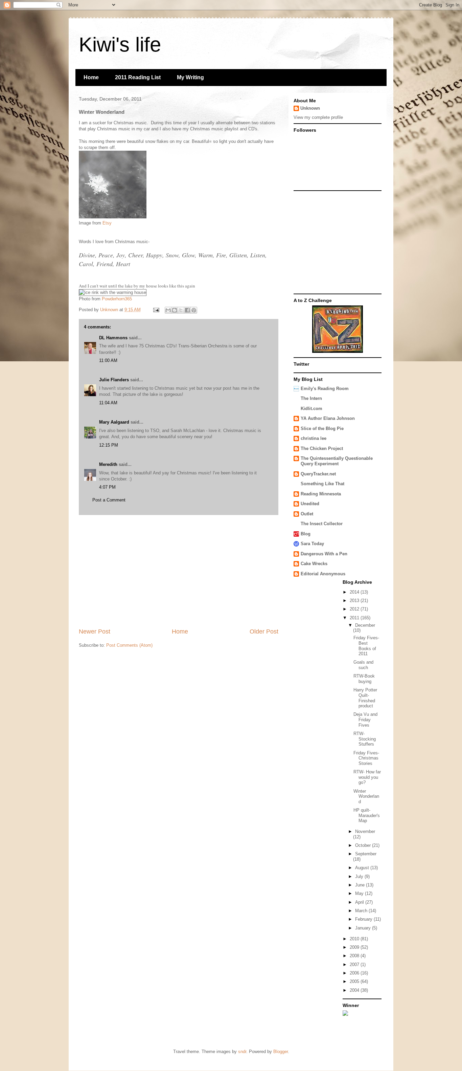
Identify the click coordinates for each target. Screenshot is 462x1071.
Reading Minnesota (321, 493)
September (365, 853)
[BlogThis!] (174, 310)
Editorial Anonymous (323, 573)
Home (91, 77)
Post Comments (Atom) (129, 645)
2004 (355, 990)
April (360, 902)
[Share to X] (181, 310)
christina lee (313, 438)
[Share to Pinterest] (193, 310)
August (362, 867)
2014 (355, 592)
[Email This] (168, 310)
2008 (355, 955)
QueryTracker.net (318, 473)
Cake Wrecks (314, 563)
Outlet (307, 513)
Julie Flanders (114, 379)
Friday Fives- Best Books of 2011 (366, 645)
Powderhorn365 (117, 298)
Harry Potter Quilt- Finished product (365, 697)
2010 (355, 938)
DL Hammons (113, 337)
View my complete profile (318, 117)
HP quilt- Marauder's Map (366, 815)
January (363, 927)
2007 (355, 964)
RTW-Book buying (364, 678)
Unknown (310, 108)
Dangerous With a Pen (324, 553)
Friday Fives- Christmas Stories (366, 758)
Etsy (107, 223)
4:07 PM (107, 487)
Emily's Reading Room (325, 388)
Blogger (280, 1051)
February (364, 919)
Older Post (264, 631)
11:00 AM (108, 360)
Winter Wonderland (366, 796)
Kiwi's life (120, 44)
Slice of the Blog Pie (322, 428)
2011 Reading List (138, 77)
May (360, 893)
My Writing (190, 77)
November (365, 831)
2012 (355, 609)
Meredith (108, 464)
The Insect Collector (322, 523)
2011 (355, 617)
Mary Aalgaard (114, 422)
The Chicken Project (322, 448)
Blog (305, 533)
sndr (242, 1051)
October (363, 845)
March (362, 910)
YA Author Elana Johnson (328, 418)
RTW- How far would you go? (367, 777)
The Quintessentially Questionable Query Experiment (337, 461)
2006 (355, 973)
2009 (355, 947)
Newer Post (94, 631)
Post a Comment (108, 499)
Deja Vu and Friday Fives (365, 719)
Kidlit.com (311, 408)
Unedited (310, 503)
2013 (355, 600)
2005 (355, 981)
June (360, 884)
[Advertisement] (178, 571)
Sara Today (312, 543)
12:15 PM (108, 445)
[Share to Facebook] (187, 310)
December (365, 625)
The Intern (311, 398)
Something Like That (322, 483)
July (360, 876)
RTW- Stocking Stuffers (364, 739)
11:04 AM (108, 402)
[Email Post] (156, 309)
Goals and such (363, 665)
